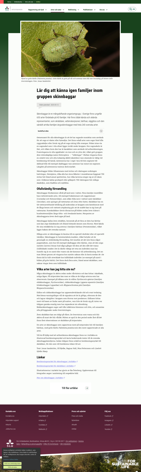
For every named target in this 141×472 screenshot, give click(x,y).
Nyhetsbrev (75, 420)
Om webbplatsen (71, 441)
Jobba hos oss (11, 429)
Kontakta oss (10, 416)
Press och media (77, 416)
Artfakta (41, 420)
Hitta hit (8, 425)
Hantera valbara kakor (10, 459)
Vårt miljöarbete (65, 444)
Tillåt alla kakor (12, 467)
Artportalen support (12, 420)
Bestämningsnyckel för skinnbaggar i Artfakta (56, 361)
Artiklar (38, 2)
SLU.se (9, 2)
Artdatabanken (18, 2)
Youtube (107, 429)
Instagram (108, 420)
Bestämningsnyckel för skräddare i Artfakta (55, 366)
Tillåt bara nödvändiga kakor (12, 463)
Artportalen (42, 416)
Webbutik (42, 429)
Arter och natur (29, 2)
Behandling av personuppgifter (31, 444)
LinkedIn (107, 425)
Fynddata (42, 425)
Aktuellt (74, 425)
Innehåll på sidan (43, 131)
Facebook (108, 416)
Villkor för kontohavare (50, 444)
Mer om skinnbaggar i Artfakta (50, 378)
